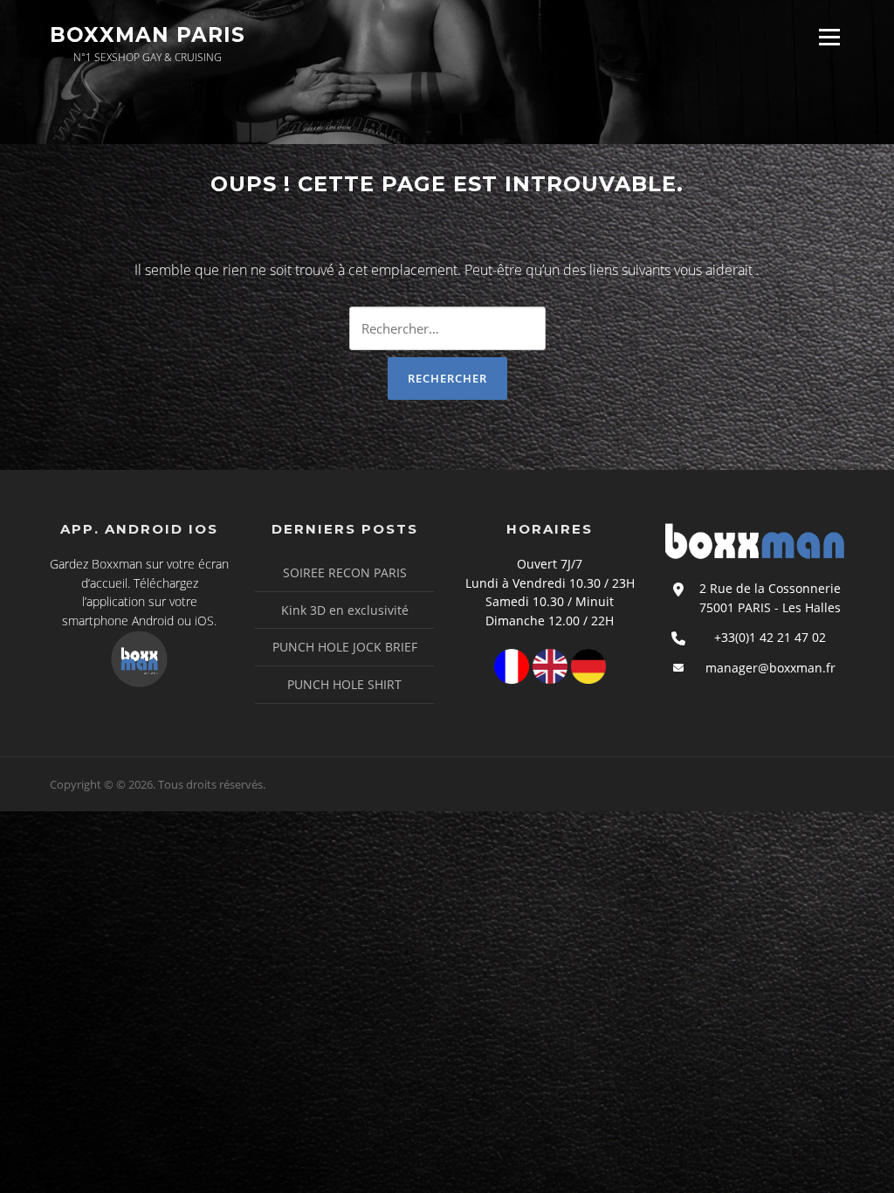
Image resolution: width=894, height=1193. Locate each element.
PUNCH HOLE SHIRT (344, 684)
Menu (829, 36)
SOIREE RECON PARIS (345, 572)
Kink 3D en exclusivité (345, 610)
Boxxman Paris (147, 35)
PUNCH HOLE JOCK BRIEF (344, 646)
